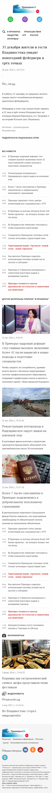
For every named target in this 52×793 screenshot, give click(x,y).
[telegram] (39, 19)
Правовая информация (23, 739)
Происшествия (32, 31)
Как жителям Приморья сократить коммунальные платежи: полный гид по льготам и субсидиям (26, 259)
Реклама (39, 739)
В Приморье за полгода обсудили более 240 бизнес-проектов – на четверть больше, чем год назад (28, 214)
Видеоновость (16, 693)
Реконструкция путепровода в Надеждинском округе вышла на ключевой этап (28, 176)
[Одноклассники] (33, 750)
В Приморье (13, 31)
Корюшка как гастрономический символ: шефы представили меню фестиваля (25, 683)
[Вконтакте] (25, 750)
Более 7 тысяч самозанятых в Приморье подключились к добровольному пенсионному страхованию (27, 190)
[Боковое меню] (4, 32)
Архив (5, 742)
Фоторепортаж (16, 635)
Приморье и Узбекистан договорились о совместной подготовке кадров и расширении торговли (27, 273)
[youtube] (40, 750)
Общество (12, 35)
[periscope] (5, 757)
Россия (34, 35)
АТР (24, 35)
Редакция (6, 739)
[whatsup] (10, 19)
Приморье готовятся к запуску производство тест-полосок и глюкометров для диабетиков (28, 286)
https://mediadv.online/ (9, 783)
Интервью (12, 38)
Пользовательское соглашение (24, 742)
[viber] (25, 19)
